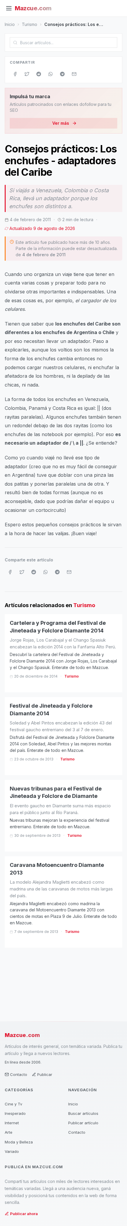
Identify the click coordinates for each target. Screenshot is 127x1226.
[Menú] (9, 8)
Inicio (10, 24)
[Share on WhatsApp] (50, 74)
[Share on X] (27, 74)
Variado (12, 1151)
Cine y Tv (13, 1104)
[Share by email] (74, 74)
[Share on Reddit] (38, 74)
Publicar (44, 1074)
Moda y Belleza (19, 1142)
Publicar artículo (83, 1122)
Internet (12, 1122)
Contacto (18, 1074)
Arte (8, 1132)
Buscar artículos (83, 1113)
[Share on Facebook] (15, 74)
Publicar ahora (24, 1213)
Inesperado (15, 1113)
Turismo (29, 24)
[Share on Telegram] (62, 74)
